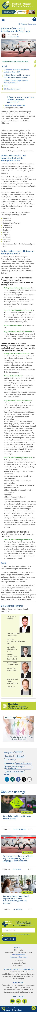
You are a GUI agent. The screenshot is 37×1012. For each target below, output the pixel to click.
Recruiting (9, 756)
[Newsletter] (4, 706)
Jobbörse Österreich (23, 763)
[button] (7, 779)
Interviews (32, 24)
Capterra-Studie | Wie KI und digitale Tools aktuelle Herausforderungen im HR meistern (16, 899)
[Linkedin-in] (12, 1001)
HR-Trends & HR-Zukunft (15, 771)
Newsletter (13, 704)
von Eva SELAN (13, 37)
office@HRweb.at (18, 955)
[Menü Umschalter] (3, 19)
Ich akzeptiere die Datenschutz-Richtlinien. (18, 934)
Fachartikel (27, 813)
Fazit (6, 86)
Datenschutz (16, 1010)
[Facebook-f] (24, 1001)
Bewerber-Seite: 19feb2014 (15, 105)
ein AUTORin (17, 909)
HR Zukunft (20, 756)
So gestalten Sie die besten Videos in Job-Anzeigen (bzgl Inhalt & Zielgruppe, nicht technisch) (18, 858)
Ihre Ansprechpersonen (18, 957)
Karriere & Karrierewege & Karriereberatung (15, 767)
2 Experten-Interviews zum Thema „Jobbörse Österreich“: (16, 71)
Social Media (9, 759)
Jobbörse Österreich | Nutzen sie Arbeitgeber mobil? (16, 81)
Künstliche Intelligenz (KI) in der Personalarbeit (17, 817)
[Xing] (18, 1001)
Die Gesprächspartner (12, 89)
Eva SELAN (17, 869)
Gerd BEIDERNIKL (19, 829)
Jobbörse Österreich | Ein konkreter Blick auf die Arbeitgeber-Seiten (17, 76)
